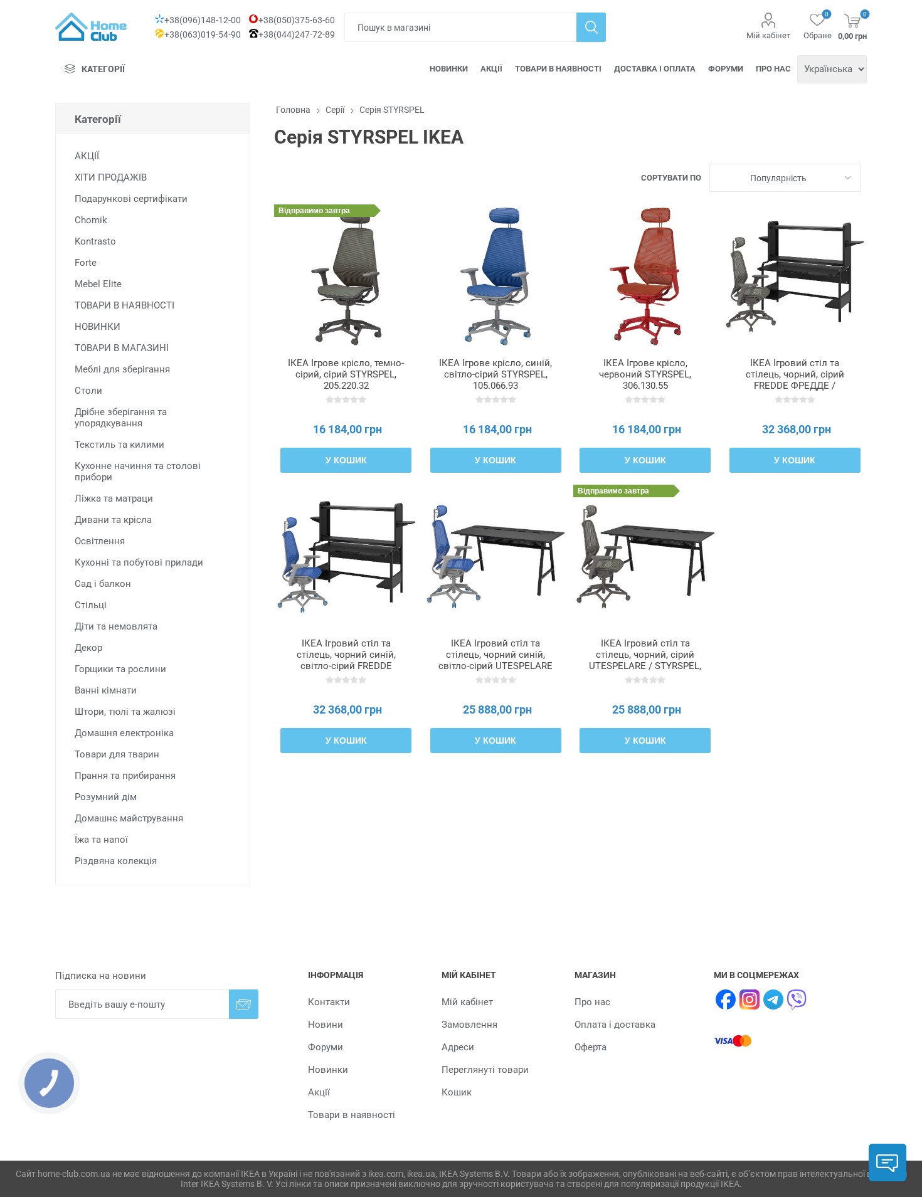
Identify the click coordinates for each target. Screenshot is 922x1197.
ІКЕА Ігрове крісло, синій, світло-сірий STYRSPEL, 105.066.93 (495, 374)
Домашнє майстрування (129, 818)
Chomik (91, 220)
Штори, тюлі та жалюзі (125, 711)
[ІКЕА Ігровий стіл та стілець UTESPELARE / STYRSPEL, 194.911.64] (645, 556)
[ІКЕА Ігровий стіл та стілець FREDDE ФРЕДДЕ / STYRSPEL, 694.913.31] (346, 556)
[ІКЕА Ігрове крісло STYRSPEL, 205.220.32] (346, 276)
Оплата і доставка (615, 1024)
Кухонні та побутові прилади (139, 562)
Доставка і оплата (655, 68)
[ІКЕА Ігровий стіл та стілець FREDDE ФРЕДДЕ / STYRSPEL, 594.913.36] (795, 276)
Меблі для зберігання (122, 369)
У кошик (346, 460)
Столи (88, 390)
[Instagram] (749, 999)
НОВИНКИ (97, 326)
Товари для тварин (117, 754)
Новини (325, 1024)
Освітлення (100, 541)
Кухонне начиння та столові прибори (138, 471)
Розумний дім (106, 797)
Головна (293, 110)
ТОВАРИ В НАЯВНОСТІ (124, 305)
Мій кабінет (768, 35)
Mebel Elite (98, 284)
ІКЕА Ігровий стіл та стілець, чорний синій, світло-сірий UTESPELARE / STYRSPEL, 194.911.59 (495, 660)
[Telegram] (773, 999)
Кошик (457, 1092)
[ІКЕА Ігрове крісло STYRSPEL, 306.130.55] (645, 276)
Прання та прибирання (125, 775)
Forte (86, 262)
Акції (491, 68)
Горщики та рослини (120, 669)
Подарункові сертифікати (131, 198)
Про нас (773, 68)
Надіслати (243, 1004)
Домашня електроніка (124, 733)
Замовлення (469, 1024)
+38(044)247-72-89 (296, 34)
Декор (88, 647)
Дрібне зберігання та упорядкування (121, 417)
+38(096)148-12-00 (202, 20)
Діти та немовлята (116, 626)
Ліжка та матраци (114, 498)
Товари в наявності (558, 68)
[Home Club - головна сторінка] (91, 27)
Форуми (725, 68)
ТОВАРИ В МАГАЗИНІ (122, 348)
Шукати (591, 27)
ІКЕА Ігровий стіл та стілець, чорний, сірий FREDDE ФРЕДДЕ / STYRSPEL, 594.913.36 (795, 380)
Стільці (91, 605)
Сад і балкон (103, 583)
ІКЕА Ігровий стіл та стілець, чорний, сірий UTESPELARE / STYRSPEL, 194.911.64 (645, 660)
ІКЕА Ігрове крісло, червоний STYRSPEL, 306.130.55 (645, 374)
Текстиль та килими (119, 444)
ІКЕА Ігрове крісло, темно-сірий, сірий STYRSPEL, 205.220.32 (346, 374)
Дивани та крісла (113, 519)
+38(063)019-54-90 (202, 34)
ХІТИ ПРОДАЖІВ (111, 177)
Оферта (591, 1047)
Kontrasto (95, 241)
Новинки (449, 68)
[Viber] (797, 999)
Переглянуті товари (485, 1069)
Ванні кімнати (106, 690)
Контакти (329, 1002)
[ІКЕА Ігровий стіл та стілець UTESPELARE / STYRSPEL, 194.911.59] (496, 556)
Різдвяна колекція (116, 861)
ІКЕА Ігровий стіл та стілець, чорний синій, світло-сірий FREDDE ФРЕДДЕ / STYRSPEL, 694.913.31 (346, 666)
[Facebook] (726, 999)
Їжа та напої (101, 839)
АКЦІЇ (87, 156)
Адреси (458, 1047)
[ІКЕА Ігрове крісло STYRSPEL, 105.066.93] (496, 276)
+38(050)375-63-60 (296, 20)
